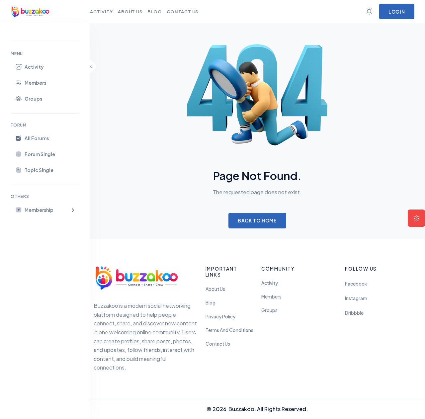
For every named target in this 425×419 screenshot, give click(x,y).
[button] (45, 209)
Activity (269, 283)
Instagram (356, 298)
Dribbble (354, 313)
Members (271, 296)
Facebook (356, 284)
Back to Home (257, 220)
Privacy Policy (220, 316)
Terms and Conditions (229, 330)
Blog (210, 302)
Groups (269, 310)
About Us (215, 289)
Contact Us (218, 344)
